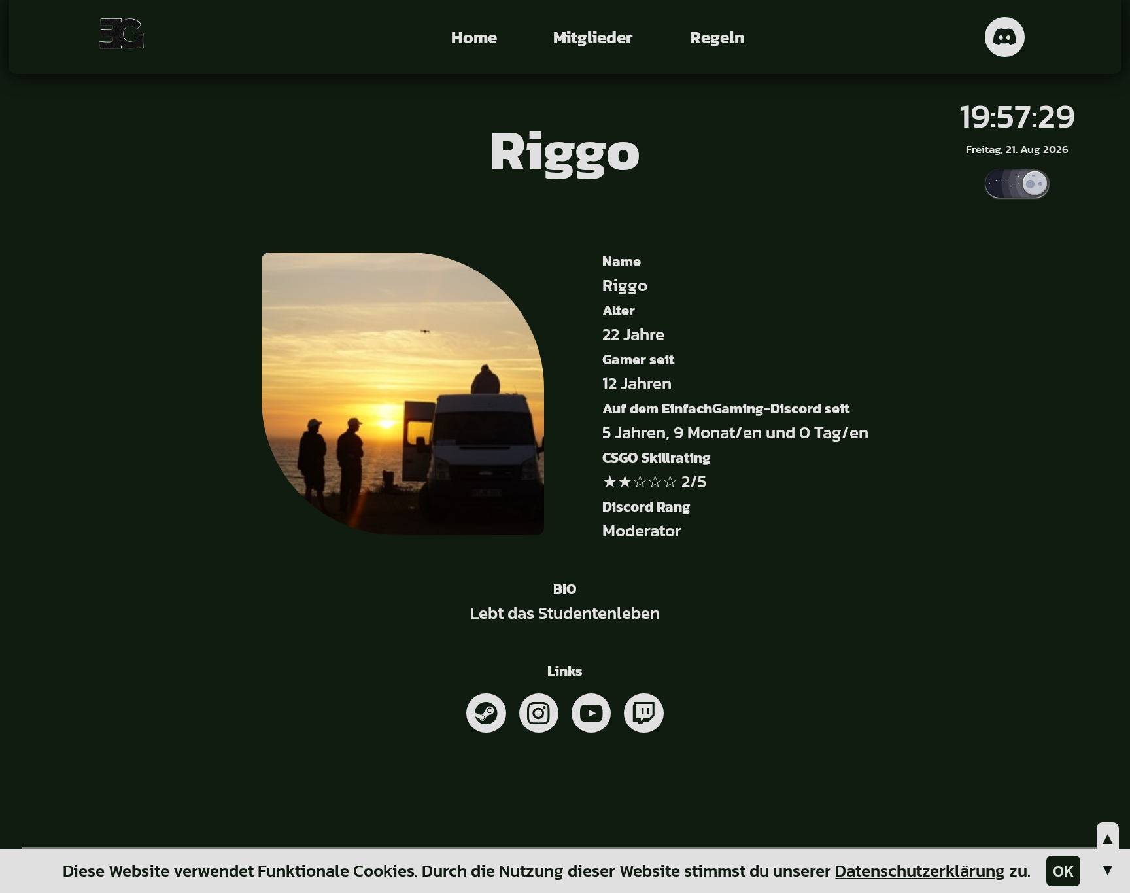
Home (474, 37)
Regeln (717, 37)
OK (1063, 871)
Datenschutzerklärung (920, 870)
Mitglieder (593, 37)
